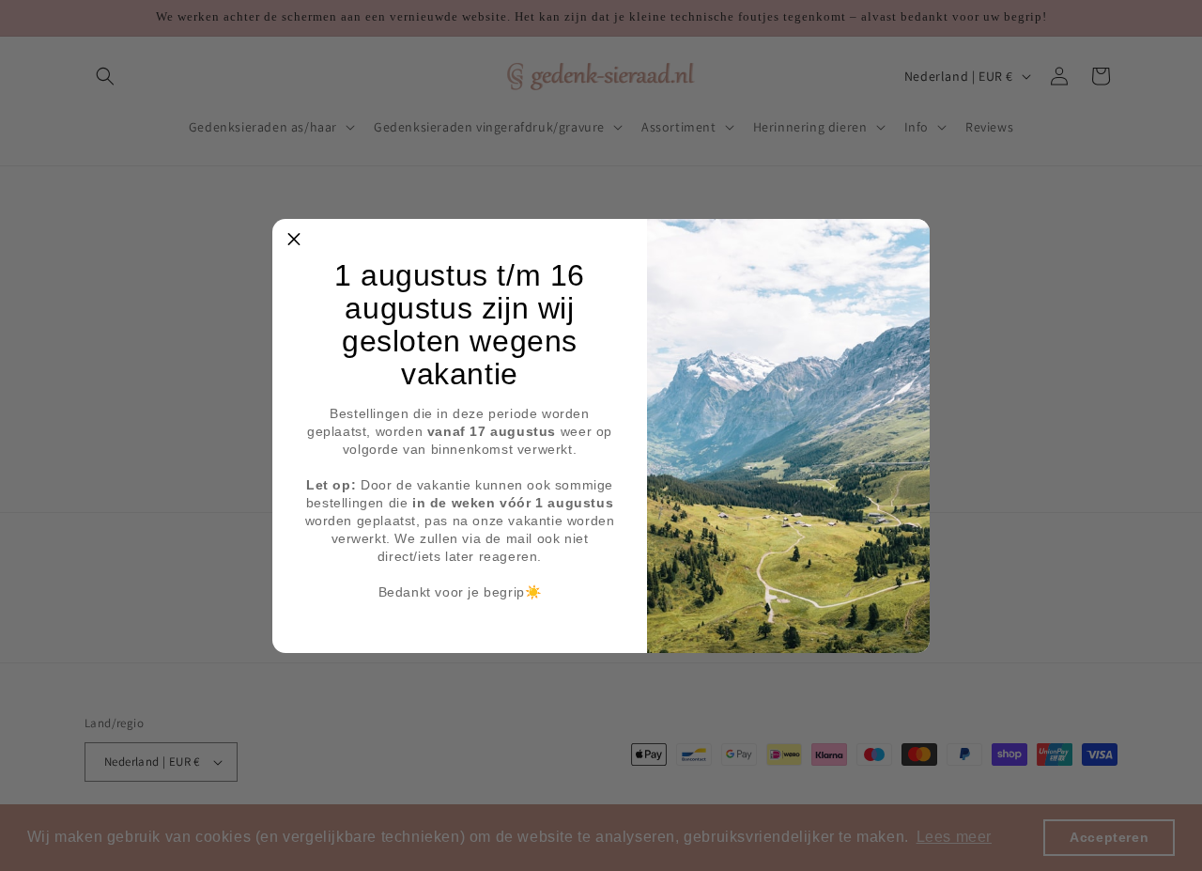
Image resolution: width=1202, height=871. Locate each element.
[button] (293, 240)
